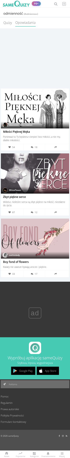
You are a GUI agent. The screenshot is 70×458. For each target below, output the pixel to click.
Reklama (12, 384)
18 (36, 147)
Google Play (26, 370)
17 (36, 273)
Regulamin (7, 402)
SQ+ (36, 3)
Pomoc (5, 396)
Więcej (62, 456)
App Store (50, 370)
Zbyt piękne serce (14, 197)
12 (36, 212)
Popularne (20, 456)
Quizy (7, 22)
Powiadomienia (48, 456)
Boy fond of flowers (16, 262)
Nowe (6, 456)
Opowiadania (25, 22)
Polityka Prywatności (12, 415)
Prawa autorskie (10, 409)
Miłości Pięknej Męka (16, 132)
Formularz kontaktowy (13, 421)
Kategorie (34, 456)
